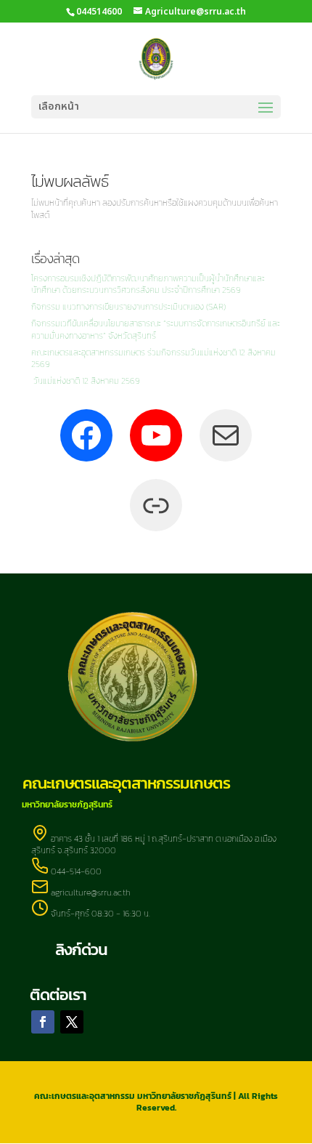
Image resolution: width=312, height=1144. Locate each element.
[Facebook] (86, 435)
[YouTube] (156, 435)
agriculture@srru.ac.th (91, 892)
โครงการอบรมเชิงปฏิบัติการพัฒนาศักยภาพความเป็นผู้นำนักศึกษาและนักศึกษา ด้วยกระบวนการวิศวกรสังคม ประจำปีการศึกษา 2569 (148, 284)
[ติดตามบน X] (71, 1022)
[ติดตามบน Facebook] (42, 1022)
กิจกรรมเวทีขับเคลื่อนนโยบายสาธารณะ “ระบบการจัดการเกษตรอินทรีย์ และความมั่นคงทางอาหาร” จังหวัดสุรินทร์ (155, 329)
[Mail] (226, 435)
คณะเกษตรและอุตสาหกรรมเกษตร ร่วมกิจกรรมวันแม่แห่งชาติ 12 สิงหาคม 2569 (153, 358)
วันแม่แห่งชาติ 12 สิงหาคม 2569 (85, 380)
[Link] (156, 505)
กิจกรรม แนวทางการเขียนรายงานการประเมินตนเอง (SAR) (128, 306)
